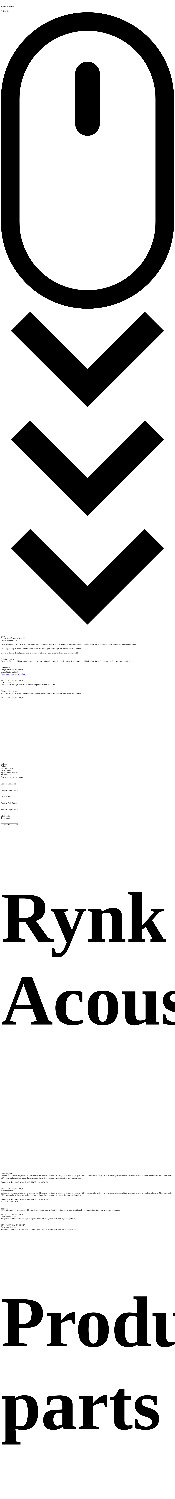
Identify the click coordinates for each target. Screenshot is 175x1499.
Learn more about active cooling (13, 674)
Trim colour (5, 818)
